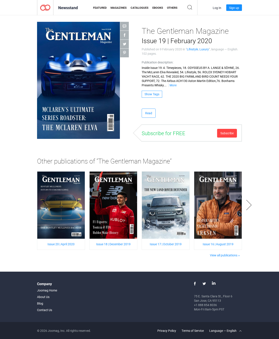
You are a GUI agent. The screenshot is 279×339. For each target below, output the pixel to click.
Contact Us (44, 310)
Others (172, 8)
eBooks (157, 8)
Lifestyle (192, 49)
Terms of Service (193, 331)
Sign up (234, 8)
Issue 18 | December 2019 (113, 244)
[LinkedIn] (213, 283)
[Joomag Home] (45, 7)
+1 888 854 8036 (205, 305)
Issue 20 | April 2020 (61, 244)
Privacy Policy (166, 331)
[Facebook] (195, 283)
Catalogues (139, 8)
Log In (217, 8)
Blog (40, 303)
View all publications (223, 255)
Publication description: (157, 62)
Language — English (223, 331)
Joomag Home (47, 290)
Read (148, 113)
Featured (100, 8)
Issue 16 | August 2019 (218, 244)
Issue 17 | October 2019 (166, 244)
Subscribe (227, 133)
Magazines (119, 8)
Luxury (204, 49)
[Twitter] (204, 283)
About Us (43, 297)
